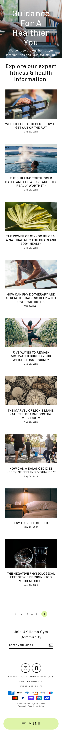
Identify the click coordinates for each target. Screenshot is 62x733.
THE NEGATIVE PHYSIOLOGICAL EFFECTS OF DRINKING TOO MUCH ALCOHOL (31, 577)
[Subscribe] (50, 645)
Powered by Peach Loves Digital (31, 706)
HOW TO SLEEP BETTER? (31, 523)
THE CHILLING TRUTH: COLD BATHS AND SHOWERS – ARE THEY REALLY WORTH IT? (31, 181)
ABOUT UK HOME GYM (31, 681)
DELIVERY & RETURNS (42, 676)
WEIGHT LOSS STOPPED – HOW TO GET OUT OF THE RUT (31, 126)
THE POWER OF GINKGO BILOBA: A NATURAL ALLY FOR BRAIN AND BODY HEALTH (31, 239)
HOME (24, 676)
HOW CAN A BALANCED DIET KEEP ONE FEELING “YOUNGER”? (31, 470)
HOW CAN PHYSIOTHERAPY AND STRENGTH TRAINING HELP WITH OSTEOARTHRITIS (31, 298)
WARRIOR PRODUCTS (31, 686)
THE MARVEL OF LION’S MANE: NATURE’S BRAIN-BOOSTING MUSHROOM (31, 414)
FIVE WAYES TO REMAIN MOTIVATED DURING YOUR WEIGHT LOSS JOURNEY (31, 356)
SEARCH (12, 676)
